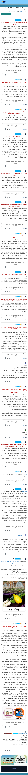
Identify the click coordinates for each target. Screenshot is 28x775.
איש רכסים (20, 363)
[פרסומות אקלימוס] (14, 760)
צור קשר (14, 768)
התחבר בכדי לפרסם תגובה (6, 13)
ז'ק (21, 20)
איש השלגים (24, 733)
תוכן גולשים (22, 11)
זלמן (21, 430)
